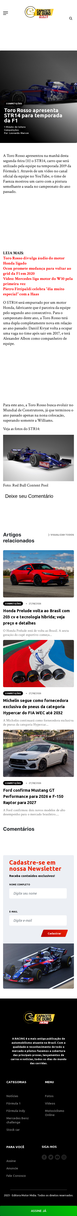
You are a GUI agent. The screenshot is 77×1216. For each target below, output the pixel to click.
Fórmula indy (15, 1110)
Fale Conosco (16, 1175)
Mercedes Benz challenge (17, 1120)
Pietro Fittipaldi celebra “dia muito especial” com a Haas (33, 291)
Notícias (12, 1096)
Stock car (13, 1129)
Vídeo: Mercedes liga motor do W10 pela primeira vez (38, 281)
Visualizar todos (62, 535)
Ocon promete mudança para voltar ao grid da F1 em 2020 (37, 271)
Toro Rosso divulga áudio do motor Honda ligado (34, 260)
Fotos (49, 1096)
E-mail (13, 911)
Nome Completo (19, 884)
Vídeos (50, 1103)
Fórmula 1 (13, 1103)
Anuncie (12, 1168)
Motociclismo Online (54, 1113)
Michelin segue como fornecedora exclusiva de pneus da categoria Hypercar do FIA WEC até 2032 (35, 706)
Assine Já (38, 1211)
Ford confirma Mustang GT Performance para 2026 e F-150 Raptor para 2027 (33, 796)
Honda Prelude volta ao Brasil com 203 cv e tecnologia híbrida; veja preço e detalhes (36, 616)
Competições (14, 103)
